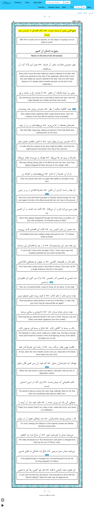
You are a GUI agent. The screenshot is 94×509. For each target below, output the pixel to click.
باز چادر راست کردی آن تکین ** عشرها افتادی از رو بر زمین (47, 190)
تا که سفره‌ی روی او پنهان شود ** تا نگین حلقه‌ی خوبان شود (47, 141)
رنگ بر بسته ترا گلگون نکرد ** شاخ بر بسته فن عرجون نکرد (47, 328)
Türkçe (85, 13)
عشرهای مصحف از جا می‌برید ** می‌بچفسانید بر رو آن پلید (47, 125)
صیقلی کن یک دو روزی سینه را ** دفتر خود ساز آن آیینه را (47, 402)
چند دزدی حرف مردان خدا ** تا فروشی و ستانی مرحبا (47, 312)
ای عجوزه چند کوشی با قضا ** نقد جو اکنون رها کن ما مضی (47, 470)
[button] (18, 2)
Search (67, 2)
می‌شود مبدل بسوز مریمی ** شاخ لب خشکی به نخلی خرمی (47, 451)
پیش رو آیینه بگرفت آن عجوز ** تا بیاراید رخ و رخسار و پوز (47, 92)
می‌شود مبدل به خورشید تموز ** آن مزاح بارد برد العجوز (47, 435)
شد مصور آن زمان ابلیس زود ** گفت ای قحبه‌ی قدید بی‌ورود (47, 229)
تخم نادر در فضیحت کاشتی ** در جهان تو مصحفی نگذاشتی (47, 261)
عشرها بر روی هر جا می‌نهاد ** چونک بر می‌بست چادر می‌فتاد (47, 157)
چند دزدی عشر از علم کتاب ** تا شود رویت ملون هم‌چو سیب (47, 295)
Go (84, 7)
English (79, 13)
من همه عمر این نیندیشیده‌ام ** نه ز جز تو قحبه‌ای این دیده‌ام (47, 245)
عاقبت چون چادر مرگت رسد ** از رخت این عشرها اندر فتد (47, 347)
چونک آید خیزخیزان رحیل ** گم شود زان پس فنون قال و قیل (47, 363)
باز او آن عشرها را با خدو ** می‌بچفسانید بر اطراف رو (47, 174)
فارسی (91, 13)
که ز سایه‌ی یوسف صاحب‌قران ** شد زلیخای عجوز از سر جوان (47, 418)
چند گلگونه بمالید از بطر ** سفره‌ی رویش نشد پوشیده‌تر (45, 109)
